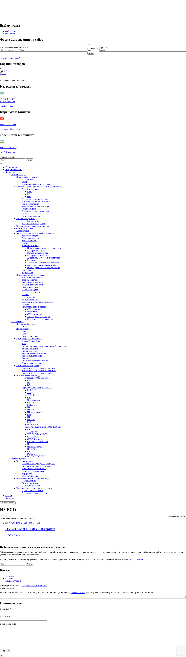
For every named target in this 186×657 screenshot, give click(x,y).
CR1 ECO (31, 402)
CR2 (29, 380)
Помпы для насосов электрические (43, 267)
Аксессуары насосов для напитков (43, 263)
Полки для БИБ (29, 481)
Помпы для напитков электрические (44, 248)
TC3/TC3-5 (32, 432)
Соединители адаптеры (33, 282)
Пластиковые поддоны (27, 375)
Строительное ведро (31, 363)
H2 (28, 383)
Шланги (25, 304)
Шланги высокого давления (40, 319)
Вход (91, 53)
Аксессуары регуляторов (38, 316)
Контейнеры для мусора (27, 365)
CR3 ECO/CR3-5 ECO (37, 441)
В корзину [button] (18, 535)
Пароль (103, 47)
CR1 (29, 397)
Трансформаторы (30, 236)
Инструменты (28, 297)
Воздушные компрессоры (33, 483)
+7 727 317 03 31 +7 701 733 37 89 (7, 100)
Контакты (10, 498)
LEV (29, 191)
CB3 (24, 334)
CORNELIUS (17, 174)
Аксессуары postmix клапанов (36, 199)
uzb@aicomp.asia (7, 152)
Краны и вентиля (30, 287)
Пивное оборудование (26, 177)
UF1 (29, 196)
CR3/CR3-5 (32, 437)
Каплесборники (29, 240)
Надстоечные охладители (33, 223)
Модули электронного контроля (36, 206)
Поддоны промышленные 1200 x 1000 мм (41, 427)
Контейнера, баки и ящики (28, 338)
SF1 (29, 194)
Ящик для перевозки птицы (35, 361)
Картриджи (27, 473)
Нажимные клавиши (31, 216)
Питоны (25, 294)
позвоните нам (78, 592)
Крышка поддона (30, 336)
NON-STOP (32, 424)
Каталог (9, 172)
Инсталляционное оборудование (31, 478)
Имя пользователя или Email (14, 47)
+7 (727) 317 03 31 (137, 559)
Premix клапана (29, 209)
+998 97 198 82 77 (8, 147)
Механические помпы (37, 253)
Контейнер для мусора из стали (36, 373)
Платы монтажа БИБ (31, 486)
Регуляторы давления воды (34, 471)
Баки (24, 343)
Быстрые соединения (31, 292)
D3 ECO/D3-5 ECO (36, 456)
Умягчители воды (30, 476)
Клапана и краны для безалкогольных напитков (38, 187)
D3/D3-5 (31, 454)
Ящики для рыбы (30, 348)
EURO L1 (31, 390)
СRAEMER (16, 321)
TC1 (29, 392)
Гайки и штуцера (30, 289)
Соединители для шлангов (34, 285)
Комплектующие (19, 459)
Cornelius (9, 576)
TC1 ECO (31, 395)
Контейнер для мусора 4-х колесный (39, 370)
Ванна (25, 358)
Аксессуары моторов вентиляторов (43, 258)
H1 (28, 407)
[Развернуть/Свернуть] (14, 172)
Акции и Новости (13, 169)
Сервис (8, 495)
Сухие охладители (24, 228)
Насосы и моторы (30, 245)
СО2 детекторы (34, 314)
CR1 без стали (33, 400)
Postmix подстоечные (31, 221)
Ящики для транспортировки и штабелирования (44, 346)
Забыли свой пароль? (10, 58)
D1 (28, 417)
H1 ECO (31, 410)
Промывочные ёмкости (32, 490)
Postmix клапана (29, 189)
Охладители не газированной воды (32, 226)
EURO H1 (32, 405)
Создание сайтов (34, 585)
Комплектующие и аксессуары (36, 184)
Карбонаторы (22, 231)
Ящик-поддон (22, 329)
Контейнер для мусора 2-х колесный (39, 368)
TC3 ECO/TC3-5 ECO (37, 434)
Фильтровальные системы (34, 468)
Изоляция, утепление (32, 277)
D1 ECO (31, 419)
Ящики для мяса (29, 351)
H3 (28, 444)
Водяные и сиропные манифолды (37, 302)
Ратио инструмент (30, 204)
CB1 (24, 331)
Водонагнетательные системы (36, 466)
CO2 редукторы (34, 309)
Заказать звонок (7, 503)
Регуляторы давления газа (34, 307)
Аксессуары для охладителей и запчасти (35, 233)
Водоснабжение (23, 461)
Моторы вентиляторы (37, 255)
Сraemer (9, 578)
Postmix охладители (25, 218)
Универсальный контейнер (34, 353)
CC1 (24, 326)
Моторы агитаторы (36, 250)
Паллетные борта (24, 324)
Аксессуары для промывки (34, 493)
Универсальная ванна (32, 356)
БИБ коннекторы (30, 299)
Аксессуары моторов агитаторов (42, 265)
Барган (25, 214)
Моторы (31, 260)
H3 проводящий (34, 446)
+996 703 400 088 (8, 124)
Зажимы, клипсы (30, 280)
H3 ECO (31, 449)
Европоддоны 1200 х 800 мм (35, 387)
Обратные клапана (30, 238)
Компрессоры (28, 243)
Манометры (32, 312)
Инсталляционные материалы (30, 275)
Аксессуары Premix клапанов (35, 211)
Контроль (26, 270)
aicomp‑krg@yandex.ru (10, 129)
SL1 (29, 422)
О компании (11, 167)
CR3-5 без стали (34, 439)
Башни (25, 182)
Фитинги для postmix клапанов (36, 201)
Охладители (27, 179)
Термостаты (27, 272)
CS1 (29, 414)
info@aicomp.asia (8, 106)
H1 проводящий (34, 412)
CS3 (29, 451)
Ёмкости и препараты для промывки (33, 488)
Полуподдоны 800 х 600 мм (35, 378)
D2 (28, 385)
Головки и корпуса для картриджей (38, 463)
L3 (28, 429)
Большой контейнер (31, 341)
